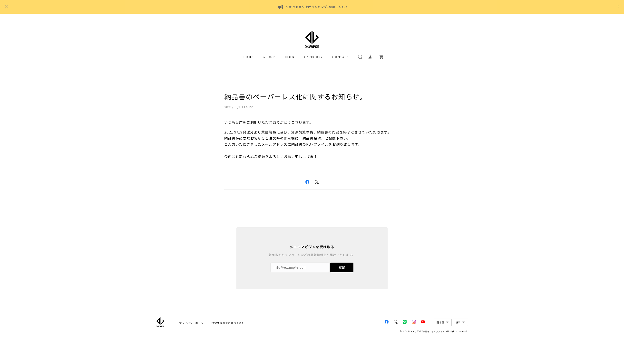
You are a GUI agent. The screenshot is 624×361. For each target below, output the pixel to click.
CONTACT (340, 57)
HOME (248, 57)
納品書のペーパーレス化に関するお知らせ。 (295, 96)
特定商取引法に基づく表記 (228, 323)
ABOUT (269, 57)
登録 (342, 267)
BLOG (289, 57)
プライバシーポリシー (193, 323)
